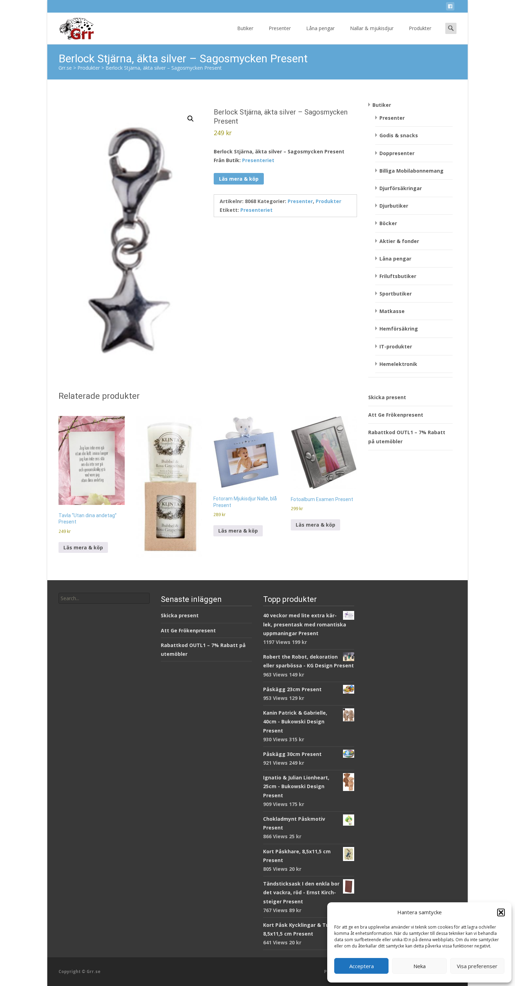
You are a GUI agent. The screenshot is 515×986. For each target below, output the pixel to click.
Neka (419, 966)
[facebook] (450, 7)
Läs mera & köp (239, 178)
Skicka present (387, 397)
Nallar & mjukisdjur (371, 28)
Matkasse (392, 311)
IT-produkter (395, 346)
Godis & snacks (398, 135)
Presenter (280, 28)
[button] (500, 912)
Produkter (420, 28)
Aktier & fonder (399, 241)
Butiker (245, 28)
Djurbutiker (393, 205)
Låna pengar (320, 28)
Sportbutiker (395, 293)
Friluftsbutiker (397, 276)
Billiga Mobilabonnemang (411, 170)
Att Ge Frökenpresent (395, 414)
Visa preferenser (477, 966)
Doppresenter (396, 153)
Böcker (388, 223)
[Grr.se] (70, 27)
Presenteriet (258, 160)
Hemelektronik (398, 364)
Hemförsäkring (398, 328)
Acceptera (361, 966)
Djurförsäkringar (400, 188)
